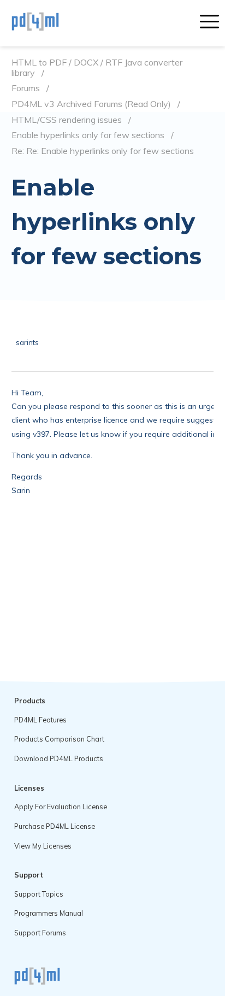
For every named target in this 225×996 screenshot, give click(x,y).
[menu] (209, 23)
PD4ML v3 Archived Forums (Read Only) (91, 104)
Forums (25, 88)
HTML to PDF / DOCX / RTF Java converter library (96, 67)
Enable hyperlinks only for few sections (87, 135)
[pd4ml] (46, 23)
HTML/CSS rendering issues (66, 120)
